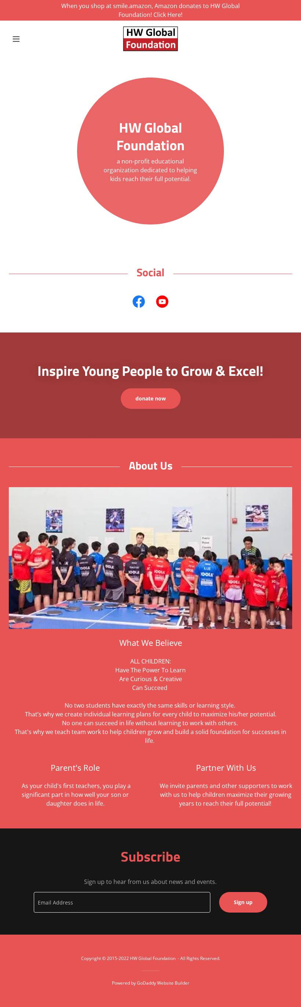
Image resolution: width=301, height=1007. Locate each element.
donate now (150, 398)
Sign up (243, 902)
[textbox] (122, 902)
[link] (150, 39)
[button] (30, 39)
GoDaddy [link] (146, 983)
